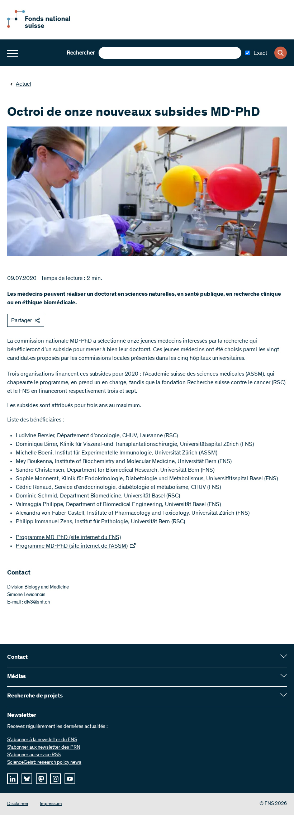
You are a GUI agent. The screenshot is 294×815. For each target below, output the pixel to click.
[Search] (280, 53)
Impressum (51, 804)
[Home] (46, 26)
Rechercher (81, 53)
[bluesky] (27, 778)
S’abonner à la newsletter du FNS (42, 740)
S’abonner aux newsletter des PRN (43, 747)
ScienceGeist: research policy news (44, 762)
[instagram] (55, 778)
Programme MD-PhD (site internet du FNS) (68, 537)
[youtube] (70, 778)
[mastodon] (41, 778)
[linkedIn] (12, 778)
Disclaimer (17, 804)
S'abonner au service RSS (34, 755)
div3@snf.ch (37, 602)
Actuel (23, 84)
